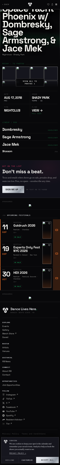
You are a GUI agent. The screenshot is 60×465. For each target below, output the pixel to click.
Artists (5, 347)
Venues (5, 351)
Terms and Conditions (34, 434)
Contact (6, 374)
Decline (10, 460)
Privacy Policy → (17, 453)
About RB (6, 371)
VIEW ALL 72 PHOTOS (30, 82)
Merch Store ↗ (9, 333)
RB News (6, 361)
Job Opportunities (11, 385)
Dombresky (12, 129)
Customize (27, 460)
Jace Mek (10, 144)
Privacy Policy (10, 434)
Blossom (7, 151)
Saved (5, 337)
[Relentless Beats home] (29, 4)
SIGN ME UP (13, 189)
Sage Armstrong (16, 136)
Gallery (5, 330)
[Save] (48, 4)
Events (5, 326)
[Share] (52, 4)
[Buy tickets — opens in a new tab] (56, 230)
